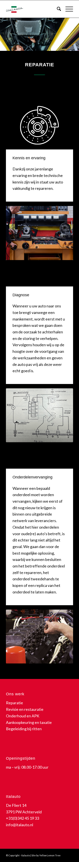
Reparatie (14, 702)
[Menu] (67, 9)
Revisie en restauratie (24, 709)
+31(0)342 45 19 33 (22, 818)
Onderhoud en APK (22, 715)
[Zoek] (56, 9)
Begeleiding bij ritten (24, 728)
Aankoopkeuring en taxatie (29, 722)
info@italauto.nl (19, 824)
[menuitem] (56, 9)
